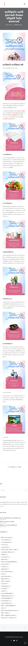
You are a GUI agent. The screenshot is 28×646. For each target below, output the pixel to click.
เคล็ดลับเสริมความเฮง (18, 24)
